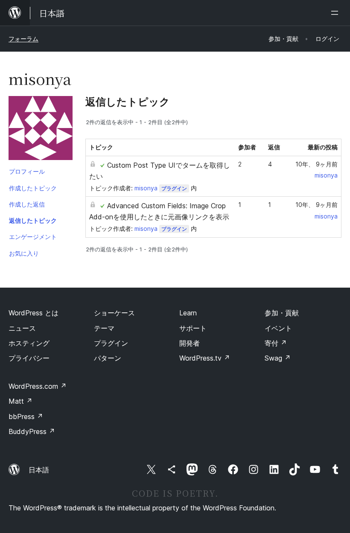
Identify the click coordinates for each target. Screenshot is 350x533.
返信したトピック (33, 220)
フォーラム (23, 38)
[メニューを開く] (336, 13)
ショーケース (114, 313)
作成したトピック (33, 188)
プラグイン (174, 188)
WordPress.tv (204, 358)
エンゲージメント (33, 236)
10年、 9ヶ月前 (316, 164)
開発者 (189, 343)
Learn (188, 313)
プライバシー (29, 358)
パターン (107, 358)
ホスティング (29, 343)
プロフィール (27, 171)
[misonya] (41, 129)
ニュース (22, 328)
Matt (20, 401)
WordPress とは (33, 313)
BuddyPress (32, 431)
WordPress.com (38, 386)
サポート (193, 328)
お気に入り (24, 253)
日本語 (39, 470)
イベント (278, 328)
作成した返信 (27, 204)
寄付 (276, 343)
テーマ (104, 328)
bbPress (26, 416)
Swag (278, 358)
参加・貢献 (282, 313)
